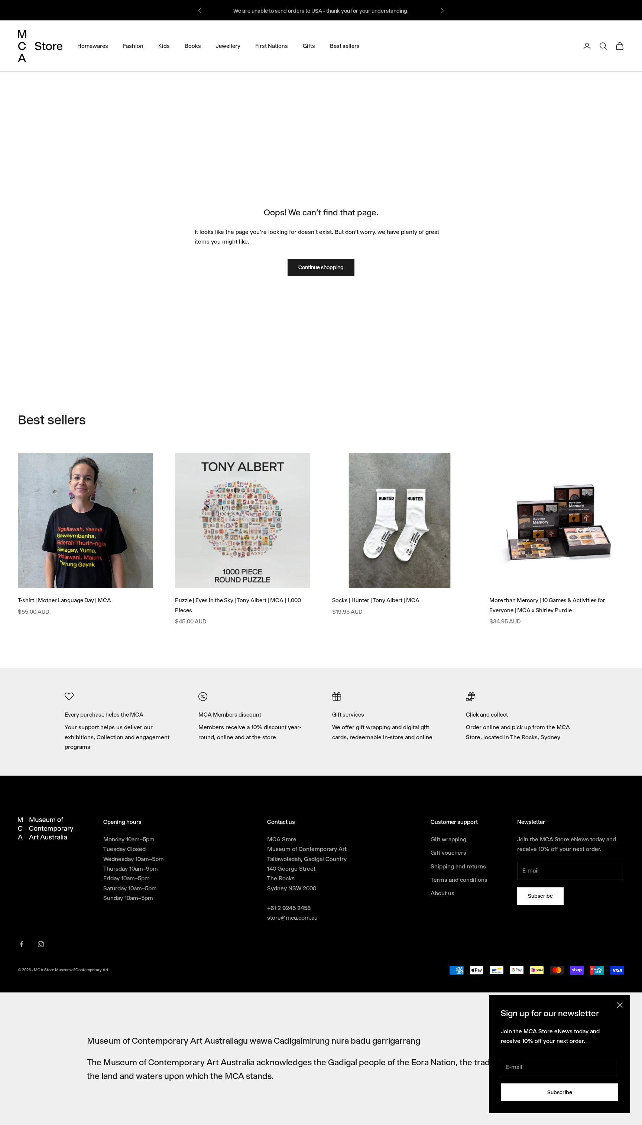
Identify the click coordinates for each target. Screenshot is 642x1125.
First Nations (271, 45)
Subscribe (559, 1092)
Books (193, 45)
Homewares (92, 45)
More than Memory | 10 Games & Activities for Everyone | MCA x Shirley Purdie (547, 605)
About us (442, 893)
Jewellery (228, 45)
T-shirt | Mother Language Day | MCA (64, 600)
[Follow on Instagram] (41, 944)
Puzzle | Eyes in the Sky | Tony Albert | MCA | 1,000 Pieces (238, 605)
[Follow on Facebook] (21, 944)
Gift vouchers (448, 852)
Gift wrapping (448, 839)
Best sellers (345, 45)
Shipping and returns (458, 866)
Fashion (133, 45)
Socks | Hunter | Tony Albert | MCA (375, 600)
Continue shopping (321, 267)
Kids (164, 45)
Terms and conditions (459, 879)
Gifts (309, 45)
